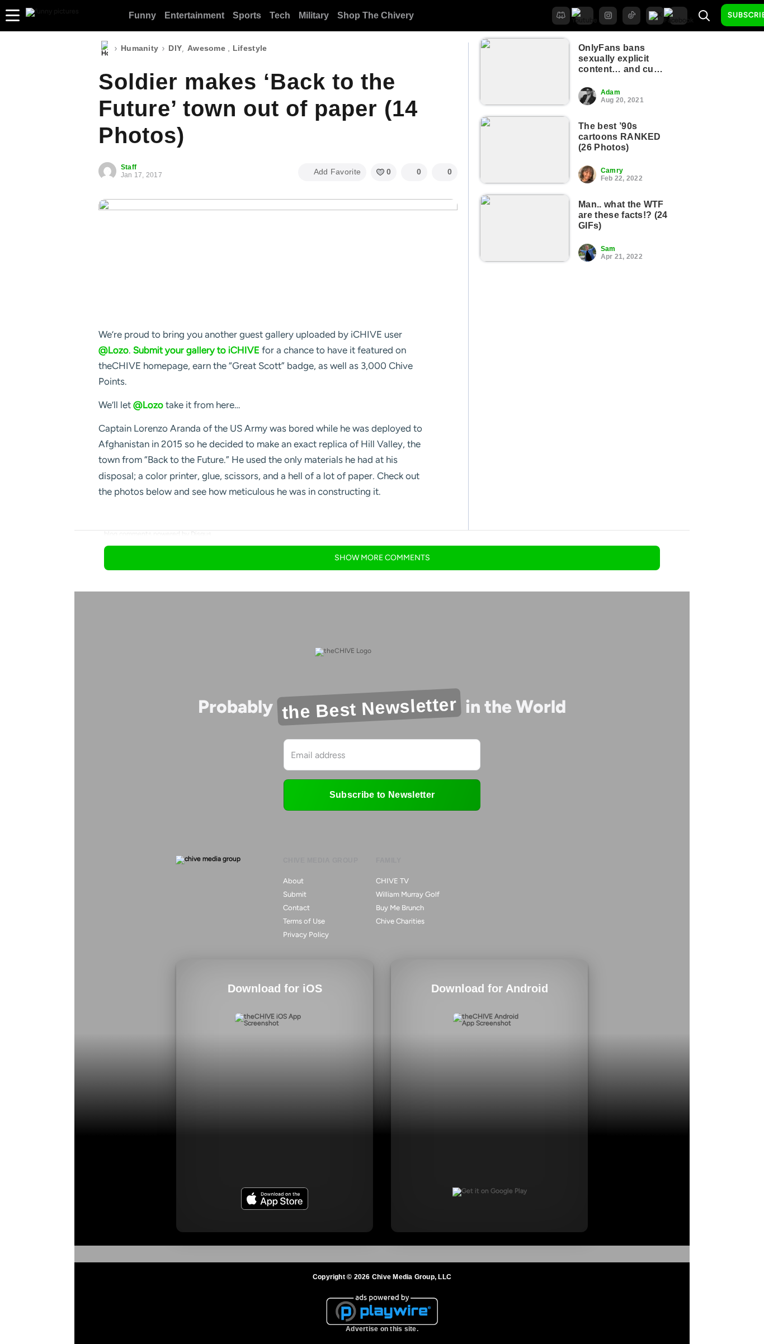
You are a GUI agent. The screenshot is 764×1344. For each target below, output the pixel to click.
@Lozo (113, 350)
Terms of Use (304, 921)
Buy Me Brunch (400, 907)
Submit (294, 894)
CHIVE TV (392, 881)
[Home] (104, 48)
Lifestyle (250, 48)
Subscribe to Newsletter (382, 794)
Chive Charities (400, 921)
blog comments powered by (157, 534)
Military (314, 15)
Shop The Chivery (375, 15)
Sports (247, 15)
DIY (175, 48)
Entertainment (194, 15)
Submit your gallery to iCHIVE (196, 350)
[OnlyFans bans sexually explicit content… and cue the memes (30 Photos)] (524, 71)
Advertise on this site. (382, 1329)
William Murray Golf (408, 894)
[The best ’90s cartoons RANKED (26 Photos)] (524, 149)
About (293, 881)
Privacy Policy (306, 934)
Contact (296, 907)
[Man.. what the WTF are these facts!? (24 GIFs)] (524, 228)
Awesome (206, 48)
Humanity (139, 48)
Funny (142, 15)
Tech (280, 15)
